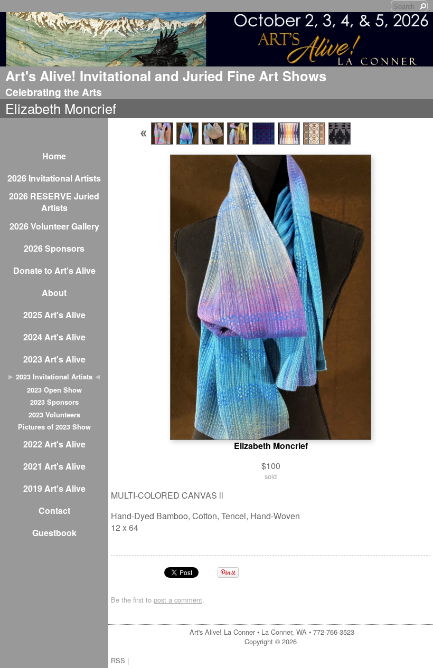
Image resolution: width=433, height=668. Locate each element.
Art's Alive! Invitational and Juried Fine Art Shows (165, 75)
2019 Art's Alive (54, 488)
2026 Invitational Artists (54, 178)
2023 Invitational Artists (54, 376)
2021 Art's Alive (54, 466)
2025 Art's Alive (54, 315)
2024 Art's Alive (54, 337)
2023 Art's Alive (54, 359)
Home (54, 156)
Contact (54, 510)
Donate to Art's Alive (54, 270)
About (54, 293)
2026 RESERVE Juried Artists (54, 202)
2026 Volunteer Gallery (54, 226)
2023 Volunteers (54, 414)
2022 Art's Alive (54, 444)
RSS (118, 660)
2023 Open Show (54, 390)
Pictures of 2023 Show (54, 427)
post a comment (178, 600)
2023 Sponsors (54, 402)
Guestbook (54, 533)
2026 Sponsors (54, 248)
